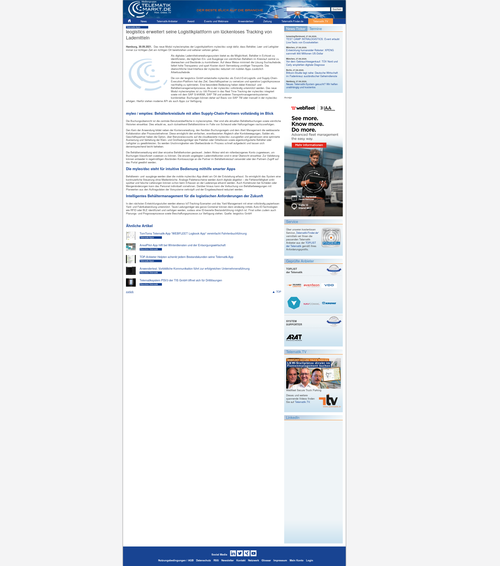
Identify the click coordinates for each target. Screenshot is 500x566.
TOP (278, 291)
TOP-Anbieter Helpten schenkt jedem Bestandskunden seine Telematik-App (186, 257)
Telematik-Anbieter (167, 21)
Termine (315, 28)
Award (190, 21)
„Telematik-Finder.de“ (307, 233)
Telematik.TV (320, 21)
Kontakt (241, 560)
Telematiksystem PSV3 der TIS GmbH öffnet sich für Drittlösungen (181, 280)
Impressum (280, 560)
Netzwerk (253, 560)
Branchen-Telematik (149, 249)
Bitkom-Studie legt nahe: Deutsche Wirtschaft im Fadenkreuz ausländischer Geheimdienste (312, 74)
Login (309, 560)
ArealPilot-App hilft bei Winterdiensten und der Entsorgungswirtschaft (183, 245)
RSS (216, 560)
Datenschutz (203, 560)
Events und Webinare (216, 21)
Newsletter (227, 560)
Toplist (334, 269)
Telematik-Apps (133, 27)
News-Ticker (295, 28)
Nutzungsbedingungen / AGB (176, 560)
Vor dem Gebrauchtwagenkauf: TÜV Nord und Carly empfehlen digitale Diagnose (312, 63)
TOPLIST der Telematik (301, 244)
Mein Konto (297, 560)
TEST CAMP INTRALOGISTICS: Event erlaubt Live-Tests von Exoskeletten (312, 40)
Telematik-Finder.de (292, 21)
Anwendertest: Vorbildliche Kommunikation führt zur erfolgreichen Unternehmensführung (195, 268)
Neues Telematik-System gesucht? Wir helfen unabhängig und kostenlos (312, 85)
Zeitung (267, 21)
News (144, 21)
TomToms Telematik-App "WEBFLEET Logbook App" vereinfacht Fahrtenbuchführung (193, 233)
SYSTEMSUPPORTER (294, 322)
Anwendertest (246, 21)
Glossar (266, 560)
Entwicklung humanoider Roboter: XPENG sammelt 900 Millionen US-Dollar (310, 51)
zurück (130, 291)
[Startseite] (234, 17)
